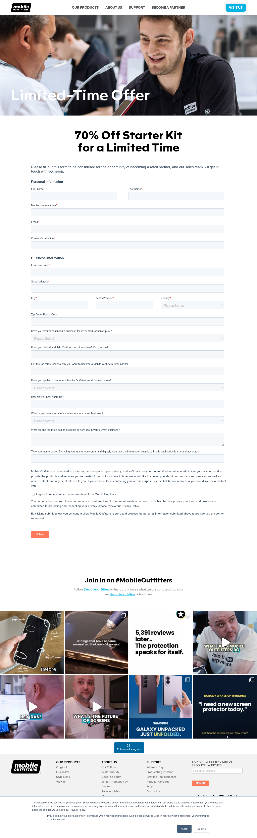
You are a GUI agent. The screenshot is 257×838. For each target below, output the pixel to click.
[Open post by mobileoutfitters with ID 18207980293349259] (225, 642)
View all (61, 781)
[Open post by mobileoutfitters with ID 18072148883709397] (96, 707)
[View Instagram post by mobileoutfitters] (59, 669)
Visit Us (236, 7)
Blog (104, 796)
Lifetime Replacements (161, 776)
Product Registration (160, 772)
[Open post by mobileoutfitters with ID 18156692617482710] (225, 707)
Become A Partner (168, 7)
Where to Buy (155, 767)
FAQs (150, 786)
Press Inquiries (110, 791)
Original (61, 767)
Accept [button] (184, 828)
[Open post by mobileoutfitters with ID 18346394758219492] (160, 642)
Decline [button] (201, 828)
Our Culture (108, 767)
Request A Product (158, 781)
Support (137, 7)
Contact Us (153, 791)
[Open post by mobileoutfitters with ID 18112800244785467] (32, 642)
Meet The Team (111, 776)
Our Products (85, 7)
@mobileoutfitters (96, 589)
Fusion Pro (62, 772)
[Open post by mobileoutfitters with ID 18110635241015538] (32, 707)
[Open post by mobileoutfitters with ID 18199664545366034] (160, 707)
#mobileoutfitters (122, 594)
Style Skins (63, 776)
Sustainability (110, 772)
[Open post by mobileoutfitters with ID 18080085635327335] (96, 642)
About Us (113, 7)
